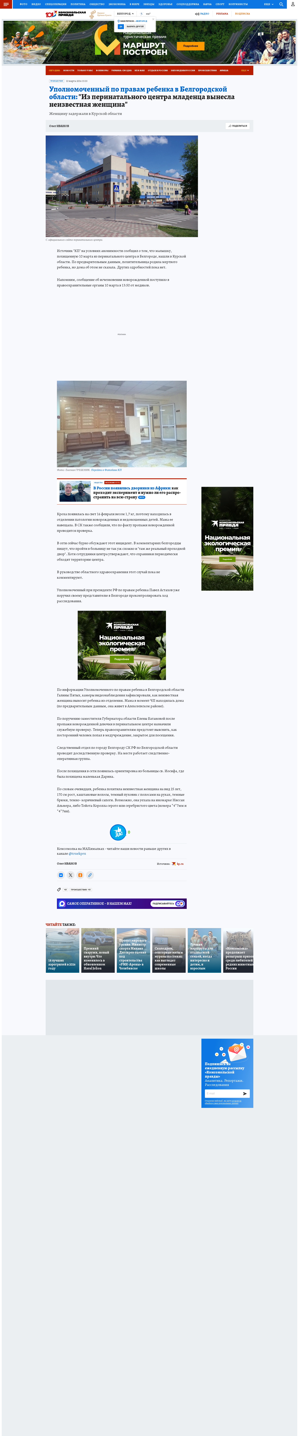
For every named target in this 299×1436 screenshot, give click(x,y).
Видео (36, 4)
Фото (23, 4)
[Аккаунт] (293, 4)
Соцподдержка (187, 4)
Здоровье (165, 4)
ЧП (65, 890)
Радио (204, 13)
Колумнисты (238, 4)
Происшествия (207, 70)
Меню (6, 4)
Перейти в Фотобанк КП (106, 470)
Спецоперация (55, 4)
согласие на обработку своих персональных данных (223, 1102)
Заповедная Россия (183, 70)
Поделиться (239, 126)
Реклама (222, 13)
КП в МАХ (140, 70)
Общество (97, 4)
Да (121, 26)
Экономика (117, 4)
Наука (207, 4)
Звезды (148, 4)
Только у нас (85, 70)
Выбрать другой (135, 26)
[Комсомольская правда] (66, 13)
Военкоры (102, 70)
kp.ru (180, 864)
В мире (134, 4)
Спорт (220, 4)
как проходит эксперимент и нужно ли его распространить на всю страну (137, 492)
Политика (78, 4)
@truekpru (77, 853)
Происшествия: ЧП (81, 890)
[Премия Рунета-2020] (98, 14)
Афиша (224, 70)
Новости (68, 70)
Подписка (242, 13)
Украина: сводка (121, 70)
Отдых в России (158, 70)
